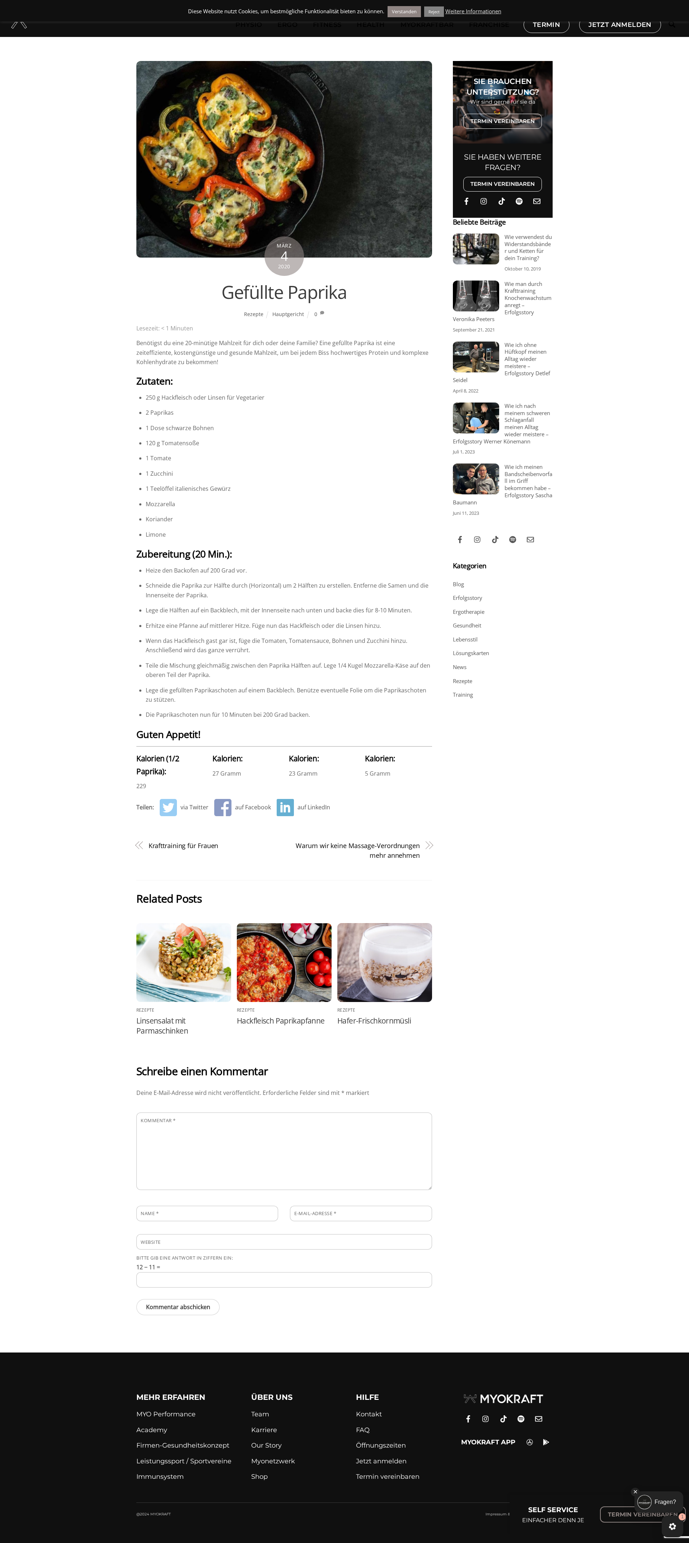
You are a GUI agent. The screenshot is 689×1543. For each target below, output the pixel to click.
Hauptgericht (288, 314)
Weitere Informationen (473, 11)
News (460, 667)
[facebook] (466, 200)
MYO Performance (166, 1414)
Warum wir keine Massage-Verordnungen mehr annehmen (358, 850)
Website (151, 1242)
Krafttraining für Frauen (184, 845)
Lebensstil (465, 639)
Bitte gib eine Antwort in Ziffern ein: (184, 1258)
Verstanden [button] (404, 11)
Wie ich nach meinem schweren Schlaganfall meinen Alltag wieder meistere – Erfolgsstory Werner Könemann (501, 424)
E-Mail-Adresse (315, 1213)
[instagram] (484, 200)
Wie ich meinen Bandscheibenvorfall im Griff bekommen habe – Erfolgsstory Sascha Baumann (502, 485)
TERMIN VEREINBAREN (502, 121)
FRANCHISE (489, 25)
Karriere (264, 1430)
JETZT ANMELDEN (620, 25)
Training (463, 694)
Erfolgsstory (467, 597)
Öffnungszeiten (381, 1445)
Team (260, 1414)
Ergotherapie (468, 611)
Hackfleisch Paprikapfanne (280, 1021)
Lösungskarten (471, 653)
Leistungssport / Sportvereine (183, 1461)
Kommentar (158, 1120)
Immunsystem (160, 1477)
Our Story (266, 1445)
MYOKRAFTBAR (427, 25)
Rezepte (253, 314)
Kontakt (369, 1414)
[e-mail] (537, 200)
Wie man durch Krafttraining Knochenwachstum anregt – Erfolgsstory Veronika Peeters (502, 302)
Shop (259, 1477)
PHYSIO (248, 25)
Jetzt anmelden (381, 1461)
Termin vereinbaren (388, 1477)
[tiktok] (502, 200)
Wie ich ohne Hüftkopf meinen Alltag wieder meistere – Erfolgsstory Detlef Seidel (501, 363)
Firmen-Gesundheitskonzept (182, 1445)
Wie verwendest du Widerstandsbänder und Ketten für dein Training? (528, 248)
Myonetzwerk (273, 1461)
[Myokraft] (19, 25)
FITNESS (327, 25)
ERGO (287, 25)
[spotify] (519, 200)
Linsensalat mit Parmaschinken (162, 1026)
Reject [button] (434, 11)
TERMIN (546, 25)
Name (150, 1213)
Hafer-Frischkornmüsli (374, 1021)
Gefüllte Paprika (284, 292)
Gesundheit (467, 625)
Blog (458, 584)
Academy (151, 1430)
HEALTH (371, 25)
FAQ (363, 1430)
